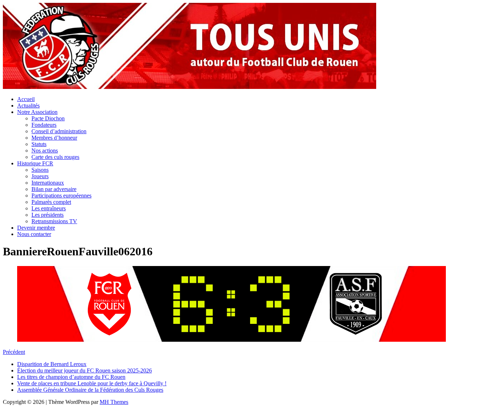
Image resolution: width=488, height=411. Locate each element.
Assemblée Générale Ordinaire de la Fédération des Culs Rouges (90, 390)
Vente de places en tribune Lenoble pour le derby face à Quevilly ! (91, 383)
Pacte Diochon (48, 118)
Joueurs (40, 176)
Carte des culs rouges (55, 157)
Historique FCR (35, 163)
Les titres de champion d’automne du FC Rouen (71, 377)
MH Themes (114, 402)
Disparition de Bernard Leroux (51, 364)
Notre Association (37, 112)
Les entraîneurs (48, 208)
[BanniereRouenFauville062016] (231, 340)
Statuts (38, 144)
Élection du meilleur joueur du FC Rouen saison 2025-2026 (84, 370)
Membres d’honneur (54, 138)
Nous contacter (34, 234)
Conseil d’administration (58, 131)
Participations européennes (61, 195)
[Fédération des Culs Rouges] (189, 87)
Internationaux (47, 183)
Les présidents (47, 215)
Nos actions (44, 150)
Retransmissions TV (54, 221)
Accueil (26, 99)
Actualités (28, 105)
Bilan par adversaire (53, 189)
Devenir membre (36, 228)
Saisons (40, 170)
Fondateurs (43, 125)
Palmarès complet (51, 202)
